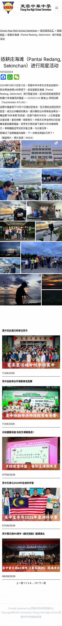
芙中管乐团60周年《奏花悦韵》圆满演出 (23, 533)
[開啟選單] (57, 8)
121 (36, 583)
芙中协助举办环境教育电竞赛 (17, 381)
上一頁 (19, 583)
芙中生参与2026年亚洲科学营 (18, 483)
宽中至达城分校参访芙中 (15, 330)
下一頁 (42, 583)
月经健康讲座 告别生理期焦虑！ (18, 432)
